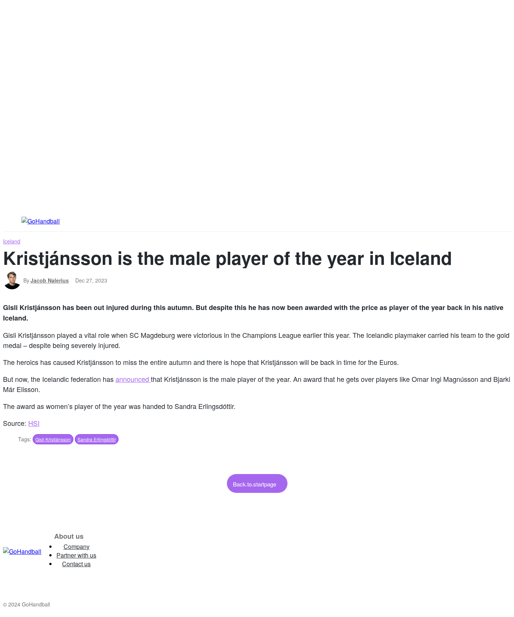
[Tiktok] (193, 551)
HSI (34, 423)
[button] (480, 220)
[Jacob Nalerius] (13, 280)
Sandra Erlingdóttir (97, 439)
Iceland (11, 241)
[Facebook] (137, 551)
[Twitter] (165, 551)
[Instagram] (108, 551)
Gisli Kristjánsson (53, 439)
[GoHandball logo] (22, 551)
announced (133, 379)
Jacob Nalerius (49, 280)
